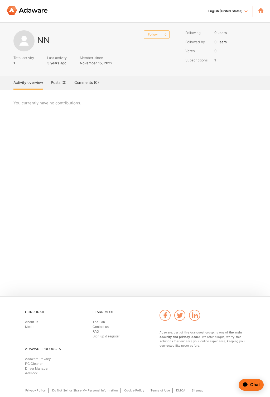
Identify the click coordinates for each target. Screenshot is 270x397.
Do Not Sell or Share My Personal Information (85, 390)
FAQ (96, 331)
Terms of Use (160, 390)
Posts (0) (58, 82)
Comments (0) (86, 82)
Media (30, 327)
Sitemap (198, 390)
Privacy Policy (35, 390)
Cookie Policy (134, 390)
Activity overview (28, 82)
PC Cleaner (34, 364)
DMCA (180, 390)
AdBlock (31, 373)
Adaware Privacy (38, 359)
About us (31, 322)
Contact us (101, 327)
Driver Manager (37, 368)
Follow (153, 34)
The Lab (99, 322)
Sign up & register (106, 336)
